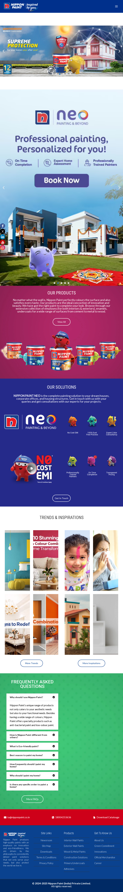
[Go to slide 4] (63, 74)
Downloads (46, 851)
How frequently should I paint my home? (27, 765)
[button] (4, 51)
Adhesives (69, 869)
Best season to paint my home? (26, 755)
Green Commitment (104, 846)
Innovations (100, 851)
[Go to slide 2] (58, 283)
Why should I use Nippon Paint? (26, 697)
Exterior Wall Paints (74, 846)
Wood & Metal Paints (75, 851)
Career (98, 863)
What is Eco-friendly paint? (24, 746)
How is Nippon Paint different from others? (28, 736)
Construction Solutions (76, 857)
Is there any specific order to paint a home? (29, 785)
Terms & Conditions (46, 857)
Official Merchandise (104, 857)
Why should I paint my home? (25, 775)
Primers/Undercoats (74, 863)
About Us (99, 840)
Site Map (46, 846)
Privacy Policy (46, 863)
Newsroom (46, 840)
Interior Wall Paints (74, 840)
